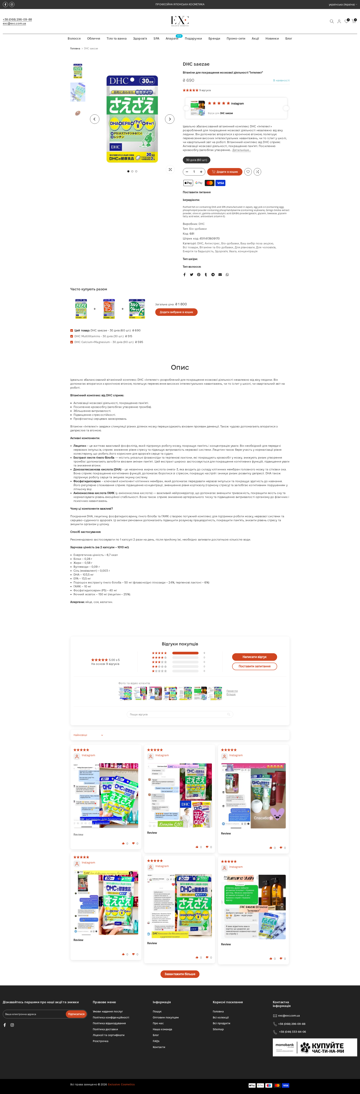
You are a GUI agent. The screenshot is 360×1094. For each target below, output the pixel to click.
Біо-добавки (198, 228)
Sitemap (218, 1029)
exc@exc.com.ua (14, 23)
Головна (75, 48)
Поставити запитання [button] (255, 666)
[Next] (169, 119)
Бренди (214, 38)
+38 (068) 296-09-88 (17, 19)
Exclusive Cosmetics (121, 1084)
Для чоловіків (265, 247)
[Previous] (94, 119)
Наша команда (162, 1029)
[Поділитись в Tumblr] (206, 274)
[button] (191, 90)
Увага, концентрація (243, 251)
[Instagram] (11, 4)
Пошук (157, 1011)
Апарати (173, 38)
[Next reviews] (286, 108)
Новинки (272, 38)
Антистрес (212, 243)
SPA (156, 38)
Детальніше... (241, 150)
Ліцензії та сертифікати (108, 1035)
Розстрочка (100, 1041)
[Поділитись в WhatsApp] (227, 274)
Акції (255, 38)
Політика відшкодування (109, 1023)
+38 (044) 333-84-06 (292, 1031)
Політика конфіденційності (111, 1017)
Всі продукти (221, 1023)
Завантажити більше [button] (180, 974)
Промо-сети (236, 38)
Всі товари (190, 247)
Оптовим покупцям (166, 1017)
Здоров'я (221, 251)
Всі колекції (221, 1017)
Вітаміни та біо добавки (216, 247)
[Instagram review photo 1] (106, 795)
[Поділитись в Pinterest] (198, 274)
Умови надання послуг (108, 1011)
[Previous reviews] (186, 108)
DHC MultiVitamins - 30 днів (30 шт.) (99, 336)
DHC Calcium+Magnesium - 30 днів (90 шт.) (104, 342)
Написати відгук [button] (255, 657)
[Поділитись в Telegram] (213, 274)
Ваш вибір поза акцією (256, 243)
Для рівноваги (245, 247)
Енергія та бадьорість (198, 251)
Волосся (74, 38)
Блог (288, 38)
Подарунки (193, 38)
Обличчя (93, 38)
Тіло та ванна (117, 38)
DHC (202, 223)
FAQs (156, 1041)
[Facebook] (5, 4)
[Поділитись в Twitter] (191, 274)
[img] (81, 749)
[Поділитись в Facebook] (184, 274)
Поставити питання (197, 192)
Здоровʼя (140, 38)
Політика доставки (105, 1029)
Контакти (159, 1047)
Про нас (158, 1023)
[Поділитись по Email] (220, 274)
